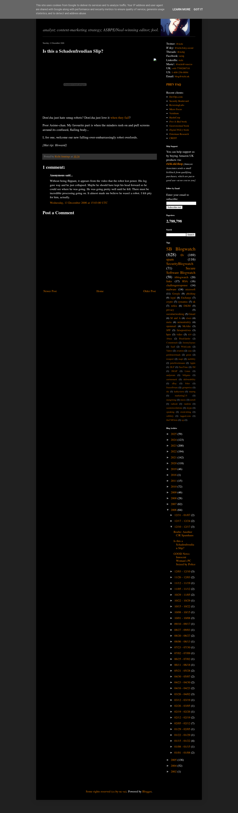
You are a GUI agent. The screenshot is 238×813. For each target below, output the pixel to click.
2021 (174, 457)
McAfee (186, 326)
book (178, 121)
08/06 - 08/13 (182, 641)
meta (168, 322)
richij (181, 55)
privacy (170, 310)
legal (173, 297)
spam (170, 259)
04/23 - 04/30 (182, 682)
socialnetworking (175, 314)
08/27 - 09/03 (182, 630)
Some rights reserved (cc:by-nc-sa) (106, 791)
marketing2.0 (181, 395)
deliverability (189, 379)
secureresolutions (174, 407)
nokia (174, 305)
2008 (174, 498)
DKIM (187, 305)
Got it (198, 9)
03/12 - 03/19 (182, 700)
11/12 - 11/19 (182, 583)
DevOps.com (176, 96)
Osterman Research (179, 134)
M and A (175, 318)
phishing (190, 293)
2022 (174, 451)
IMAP (174, 371)
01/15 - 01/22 (182, 741)
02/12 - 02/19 (182, 717)
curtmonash (171, 379)
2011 (174, 481)
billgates (186, 375)
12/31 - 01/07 (182, 515)
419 (189, 334)
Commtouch (172, 342)
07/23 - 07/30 (182, 647)
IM (194, 367)
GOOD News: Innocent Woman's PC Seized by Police (184, 559)
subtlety (170, 415)
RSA (185, 281)
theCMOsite (172, 419)
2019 (174, 469)
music (183, 399)
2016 (174, 475)
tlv (182, 254)
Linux (187, 371)
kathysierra (179, 391)
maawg (192, 391)
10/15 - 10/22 (182, 606)
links (169, 281)
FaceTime (183, 367)
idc (167, 391)
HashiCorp (174, 117)
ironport (170, 358)
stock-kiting (185, 411)
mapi (180, 358)
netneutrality (184, 322)
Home (100, 291)
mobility (191, 358)
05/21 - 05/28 (182, 670)
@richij (181, 51)
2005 (174, 760)
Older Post (149, 291)
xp (183, 419)
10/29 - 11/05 (182, 595)
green (188, 354)
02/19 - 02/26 (182, 711)
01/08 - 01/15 (182, 746)
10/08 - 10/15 (182, 612)
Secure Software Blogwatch (180, 270)
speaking (170, 411)
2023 (174, 445)
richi (181, 60)
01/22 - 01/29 (182, 735)
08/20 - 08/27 (182, 635)
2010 (174, 486)
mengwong (171, 399)
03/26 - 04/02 (182, 694)
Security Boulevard (179, 100)
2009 (174, 492)
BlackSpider (184, 338)
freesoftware (172, 387)
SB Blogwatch (180, 249)
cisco (188, 318)
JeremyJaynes (189, 342)
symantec (183, 301)
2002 (174, 771)
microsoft (190, 289)
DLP (172, 367)
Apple (192, 362)
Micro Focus (175, 109)
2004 (174, 766)
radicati (174, 403)
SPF (168, 330)
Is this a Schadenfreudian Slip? (184, 544)
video (179, 334)
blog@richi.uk (182, 76)
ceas (190, 350)
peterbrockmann (177, 362)
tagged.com (185, 415)
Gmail (192, 314)
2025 (174, 434)
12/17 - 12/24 (182, 521)
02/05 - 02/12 (182, 723)
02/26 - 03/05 (182, 706)
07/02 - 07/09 (182, 653)
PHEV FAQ (173, 84)
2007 (174, 504)
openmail (171, 326)
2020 (174, 463)
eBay (174, 383)
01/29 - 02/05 (182, 729)
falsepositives (184, 330)
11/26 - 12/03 (182, 577)
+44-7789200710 (181, 68)
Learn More (181, 9)
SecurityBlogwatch (179, 263)
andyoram (170, 375)
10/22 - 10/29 (182, 600)
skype (189, 407)
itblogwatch (181, 277)
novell (192, 399)
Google (176, 293)
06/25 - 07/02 (182, 659)
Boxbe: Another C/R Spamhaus (183, 533)
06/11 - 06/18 (182, 665)
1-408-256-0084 (180, 72)
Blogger (147, 791)
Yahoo (169, 350)
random (187, 403)
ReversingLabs (176, 105)
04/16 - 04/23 (182, 688)
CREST (173, 138)
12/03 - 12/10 (182, 571)
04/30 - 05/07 (182, 676)
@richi (179, 43)
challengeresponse (177, 285)
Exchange (186, 297)
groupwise (187, 387)
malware (171, 289)
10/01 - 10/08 (182, 618)
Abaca (169, 338)
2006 (174, 510)
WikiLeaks (186, 346)
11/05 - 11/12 (182, 589)
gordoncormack (173, 354)
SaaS (173, 346)
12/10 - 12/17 (182, 527)
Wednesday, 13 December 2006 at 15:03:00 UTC (79, 203)
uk (194, 301)
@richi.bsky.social (184, 47)
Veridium (174, 113)
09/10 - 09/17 (182, 624)
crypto (169, 301)
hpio (168, 334)
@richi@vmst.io (184, 64)
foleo (187, 383)
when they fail (119, 117)
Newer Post (50, 291)
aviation (180, 350)
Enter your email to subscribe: (177, 197)
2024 (174, 440)
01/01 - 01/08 (182, 752)
